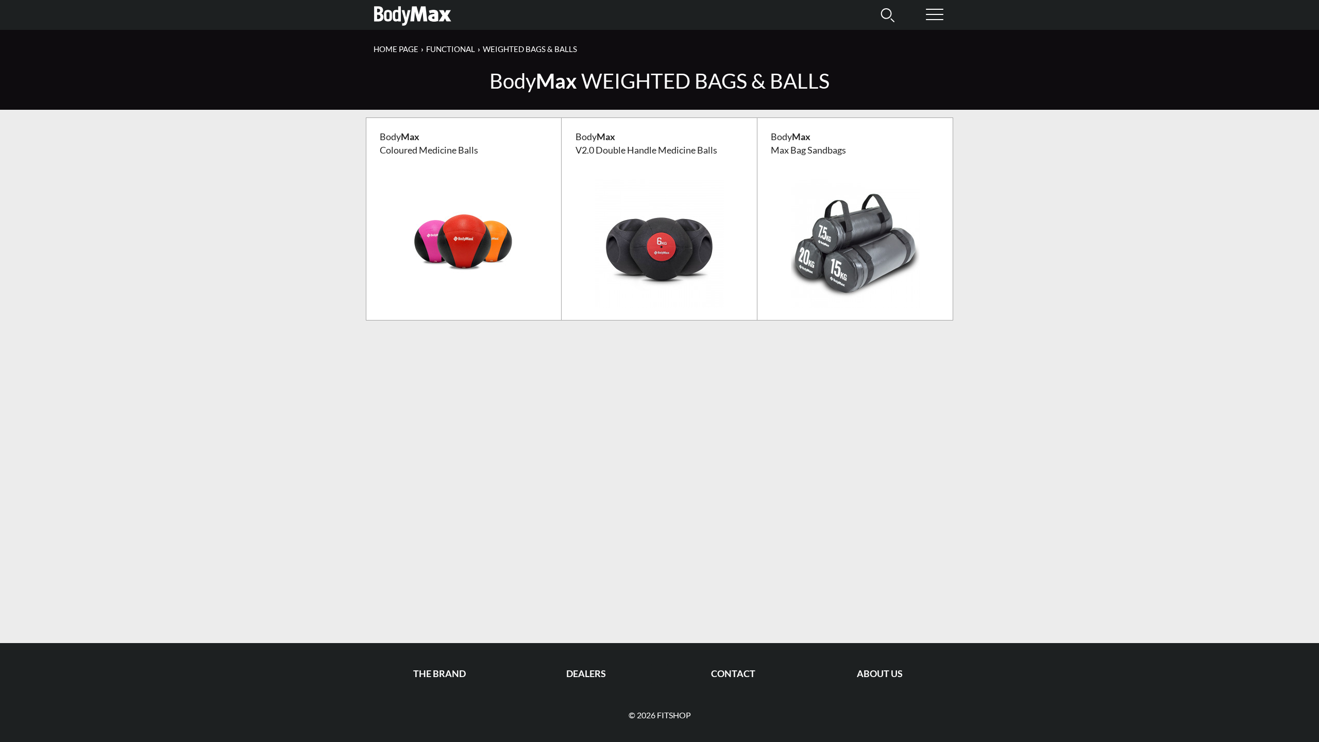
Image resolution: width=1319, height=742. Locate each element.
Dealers (586, 673)
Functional (450, 49)
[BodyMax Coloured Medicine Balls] (463, 242)
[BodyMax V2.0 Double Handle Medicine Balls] (659, 242)
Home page (396, 49)
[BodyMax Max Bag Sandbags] (855, 242)
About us (880, 673)
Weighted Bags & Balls (530, 49)
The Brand (439, 673)
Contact (733, 673)
